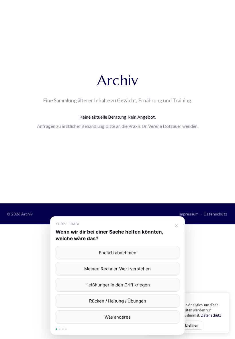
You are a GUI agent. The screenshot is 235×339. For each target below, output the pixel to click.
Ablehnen (190, 325)
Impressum (189, 213)
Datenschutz (215, 213)
